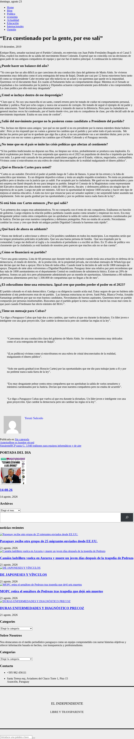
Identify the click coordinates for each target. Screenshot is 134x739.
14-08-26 (6, 490)
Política (11, 13)
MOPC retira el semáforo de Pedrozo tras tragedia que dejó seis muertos (51, 591)
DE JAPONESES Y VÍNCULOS (23, 574)
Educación (13, 23)
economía (12, 16)
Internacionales (15, 26)
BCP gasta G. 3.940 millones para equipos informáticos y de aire (40, 445)
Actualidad (13, 20)
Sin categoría (22, 439)
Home (10, 7)
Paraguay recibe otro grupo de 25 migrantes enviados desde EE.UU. (49, 541)
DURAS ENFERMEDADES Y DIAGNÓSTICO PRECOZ (42, 608)
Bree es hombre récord (17, 442)
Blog (9, 10)
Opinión (11, 29)
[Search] (127, 517)
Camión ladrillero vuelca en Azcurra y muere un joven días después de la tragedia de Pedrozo (66, 558)
